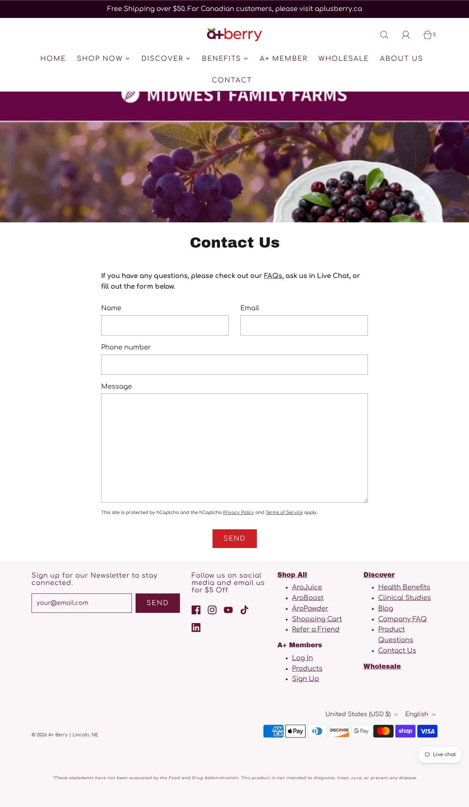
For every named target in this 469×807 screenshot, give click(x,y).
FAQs (273, 276)
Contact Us (397, 650)
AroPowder (310, 608)
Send (158, 603)
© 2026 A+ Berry (50, 734)
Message (116, 386)
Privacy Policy (238, 512)
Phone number (126, 347)
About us (401, 58)
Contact (232, 80)
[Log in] (410, 35)
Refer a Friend (316, 629)
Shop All (292, 574)
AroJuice (307, 587)
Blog (385, 608)
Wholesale (343, 58)
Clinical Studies (404, 597)
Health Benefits (404, 587)
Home (53, 58)
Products (307, 668)
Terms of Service (284, 512)
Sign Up (305, 678)
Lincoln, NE (85, 734)
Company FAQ (402, 619)
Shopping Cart (317, 619)
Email (249, 308)
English (417, 714)
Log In (302, 658)
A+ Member (283, 58)
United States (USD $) (358, 714)
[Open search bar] (388, 35)
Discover (379, 574)
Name (111, 308)
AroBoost (308, 597)
